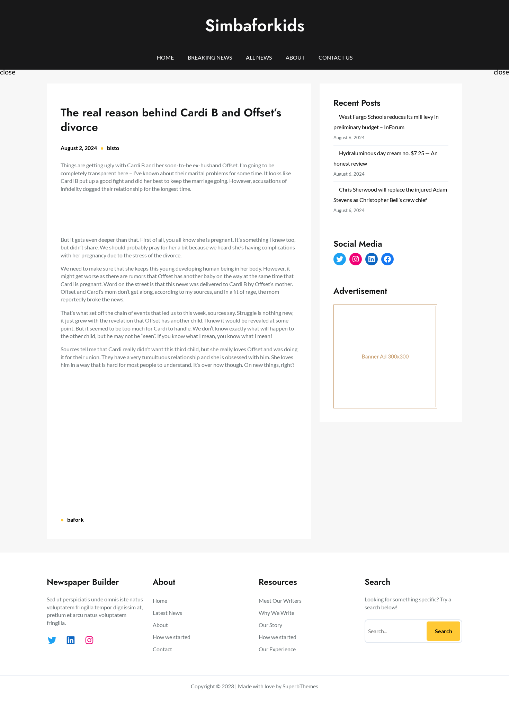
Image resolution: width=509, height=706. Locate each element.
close (7, 72)
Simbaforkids (254, 25)
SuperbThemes (300, 686)
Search (443, 631)
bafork (75, 519)
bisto (113, 147)
